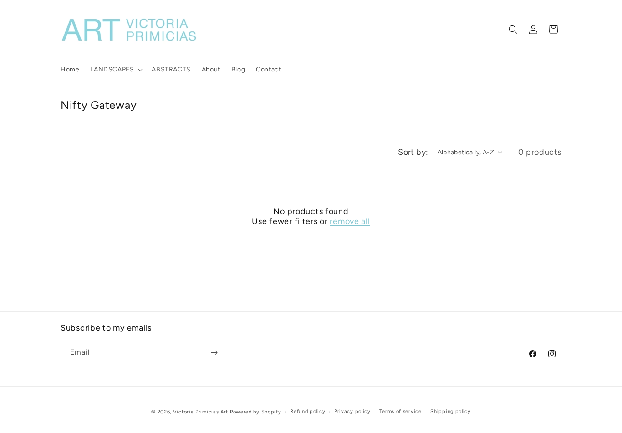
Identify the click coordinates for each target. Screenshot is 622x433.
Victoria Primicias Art (200, 412)
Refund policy (307, 411)
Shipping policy (450, 411)
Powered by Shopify (255, 412)
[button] (115, 69)
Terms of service (400, 411)
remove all (350, 221)
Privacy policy (352, 411)
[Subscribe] (214, 352)
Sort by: (413, 152)
